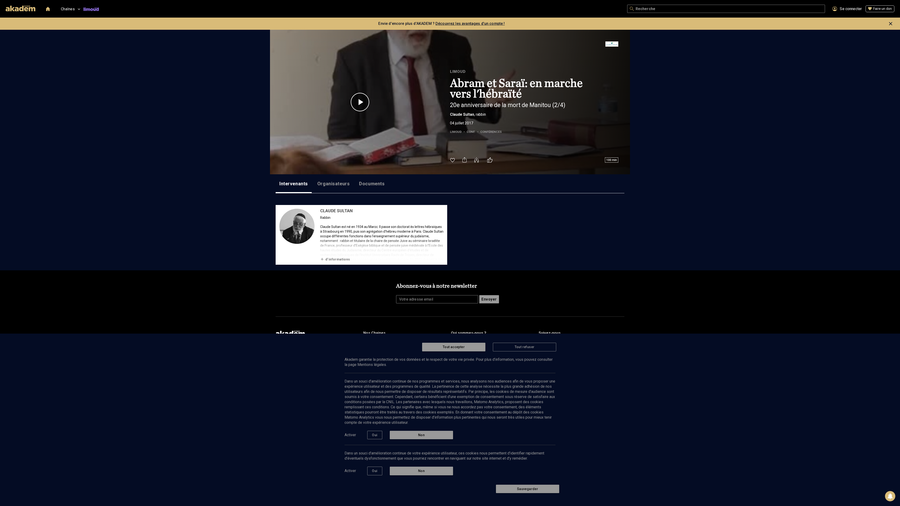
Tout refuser (525, 347)
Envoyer (489, 299)
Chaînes (68, 9)
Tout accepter (454, 347)
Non (421, 435)
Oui (374, 435)
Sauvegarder (527, 489)
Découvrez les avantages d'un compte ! (470, 23)
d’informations (337, 259)
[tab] (294, 183)
